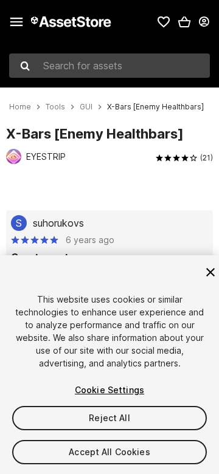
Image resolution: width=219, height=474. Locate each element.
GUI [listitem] (86, 107)
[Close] (210, 272)
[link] (163, 22)
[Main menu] (16, 22)
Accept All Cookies (109, 452)
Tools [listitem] (55, 107)
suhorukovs (58, 223)
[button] (184, 22)
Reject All (109, 418)
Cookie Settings (109, 390)
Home (20, 107)
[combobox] (109, 65)
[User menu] (204, 22)
